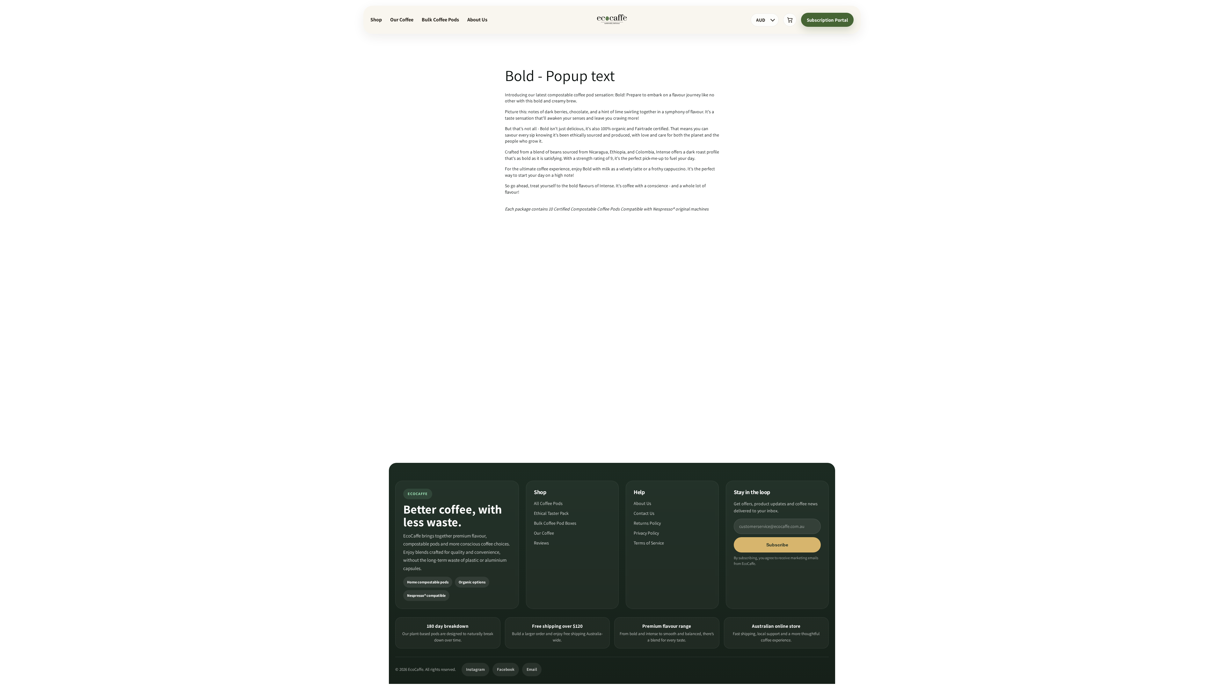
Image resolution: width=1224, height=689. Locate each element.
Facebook (505, 669)
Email (532, 669)
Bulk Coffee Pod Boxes (555, 523)
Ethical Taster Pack (551, 513)
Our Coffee (401, 20)
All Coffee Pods (548, 503)
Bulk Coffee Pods (440, 20)
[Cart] (790, 19)
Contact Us (644, 513)
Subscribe (777, 544)
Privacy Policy (646, 533)
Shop (376, 20)
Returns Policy (647, 523)
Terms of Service (649, 543)
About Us (477, 20)
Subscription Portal (827, 20)
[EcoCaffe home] (612, 19)
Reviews (541, 543)
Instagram (475, 669)
